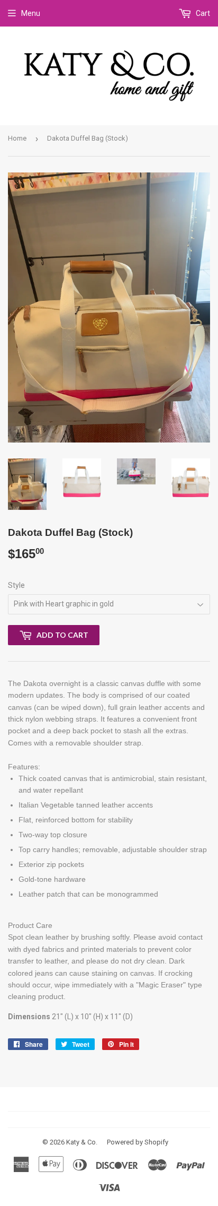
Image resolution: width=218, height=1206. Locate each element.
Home (17, 138)
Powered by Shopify (137, 1142)
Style (16, 585)
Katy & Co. (81, 1142)
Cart (202, 13)
